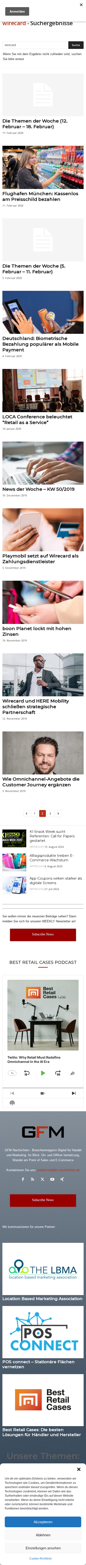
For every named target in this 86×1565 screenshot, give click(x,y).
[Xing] (62, 1180)
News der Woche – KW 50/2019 (38, 489)
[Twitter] (43, 1180)
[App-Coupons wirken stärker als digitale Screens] (14, 885)
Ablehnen (43, 1535)
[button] (78, 1469)
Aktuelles (37, 847)
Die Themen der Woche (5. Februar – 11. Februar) (33, 268)
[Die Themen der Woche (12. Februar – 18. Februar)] (43, 94)
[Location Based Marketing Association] (43, 1269)
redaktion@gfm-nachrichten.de (58, 1170)
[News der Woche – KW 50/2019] (43, 463)
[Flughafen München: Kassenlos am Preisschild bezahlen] (43, 167)
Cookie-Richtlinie (40, 1558)
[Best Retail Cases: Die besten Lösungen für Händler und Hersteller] (43, 1400)
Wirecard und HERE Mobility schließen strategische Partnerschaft (35, 706)
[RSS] (34, 1180)
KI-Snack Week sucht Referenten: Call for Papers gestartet (52, 836)
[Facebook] (24, 1180)
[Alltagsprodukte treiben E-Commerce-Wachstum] (14, 862)
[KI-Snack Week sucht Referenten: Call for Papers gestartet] (14, 838)
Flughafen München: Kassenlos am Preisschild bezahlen (40, 196)
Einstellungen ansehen (43, 1548)
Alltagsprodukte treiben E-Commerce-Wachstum (52, 857)
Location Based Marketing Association (42, 1298)
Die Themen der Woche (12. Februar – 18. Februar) (35, 123)
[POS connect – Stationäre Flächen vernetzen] (43, 1332)
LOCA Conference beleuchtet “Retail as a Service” (37, 419)
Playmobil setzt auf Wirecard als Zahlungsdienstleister (40, 558)
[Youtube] (53, 1180)
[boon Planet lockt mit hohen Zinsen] (43, 602)
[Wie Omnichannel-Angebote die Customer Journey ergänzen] (43, 752)
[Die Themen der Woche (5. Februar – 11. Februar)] (43, 239)
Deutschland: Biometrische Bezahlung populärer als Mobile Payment (40, 344)
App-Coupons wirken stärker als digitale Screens (56, 880)
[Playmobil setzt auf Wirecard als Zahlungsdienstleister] (43, 529)
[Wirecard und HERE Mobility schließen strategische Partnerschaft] (43, 674)
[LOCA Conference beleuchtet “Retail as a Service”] (43, 390)
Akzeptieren (43, 1522)
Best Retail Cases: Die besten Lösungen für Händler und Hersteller (41, 1432)
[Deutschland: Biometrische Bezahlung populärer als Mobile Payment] (43, 312)
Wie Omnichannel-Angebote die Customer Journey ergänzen (41, 781)
